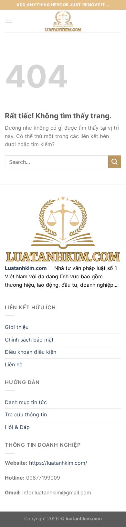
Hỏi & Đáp (17, 427)
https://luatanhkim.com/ (58, 463)
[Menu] (9, 21)
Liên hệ (13, 364)
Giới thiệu (16, 327)
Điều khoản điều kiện (30, 352)
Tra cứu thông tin (26, 414)
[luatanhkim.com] (63, 21)
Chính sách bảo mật (29, 339)
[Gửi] (114, 161)
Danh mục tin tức (26, 402)
